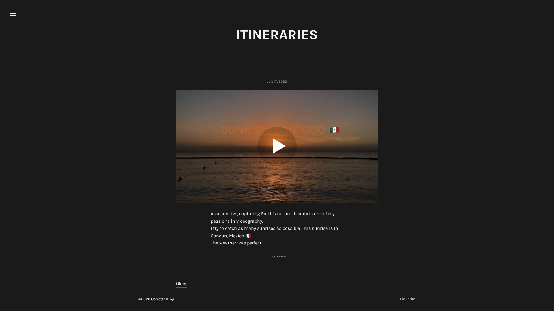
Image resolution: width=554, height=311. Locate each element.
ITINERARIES (277, 34)
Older (181, 283)
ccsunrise (278, 256)
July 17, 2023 (277, 81)
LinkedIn (407, 299)
